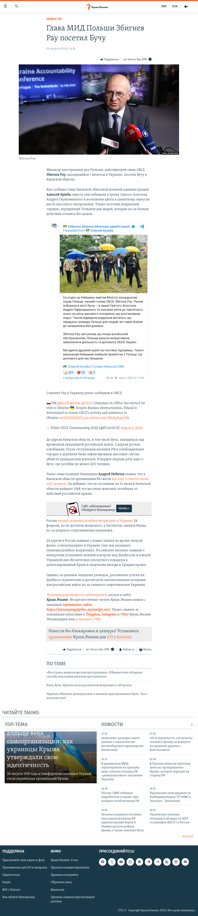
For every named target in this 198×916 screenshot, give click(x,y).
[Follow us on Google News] (139, 862)
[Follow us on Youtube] (121, 862)
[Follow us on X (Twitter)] (111, 862)
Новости (53, 19)
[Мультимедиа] (186, 6)
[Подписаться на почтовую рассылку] (185, 862)
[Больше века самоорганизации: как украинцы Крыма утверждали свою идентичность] (51, 757)
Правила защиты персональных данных (73, 899)
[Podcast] (176, 862)
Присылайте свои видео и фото (23, 860)
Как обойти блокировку (18, 897)
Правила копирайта (64, 875)
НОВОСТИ (112, 724)
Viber (124, 614)
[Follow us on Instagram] (130, 862)
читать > (124, 508)
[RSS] (167, 862)
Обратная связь (61, 882)
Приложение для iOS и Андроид (24, 867)
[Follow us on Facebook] (102, 862)
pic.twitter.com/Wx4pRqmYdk (106, 418)
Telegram (92, 614)
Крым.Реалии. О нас (64, 860)
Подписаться (11, 875)
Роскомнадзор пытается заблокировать (77, 595)
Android (123, 637)
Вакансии (57, 889)
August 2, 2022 (132, 428)
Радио (6, 882)
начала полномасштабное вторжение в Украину (95, 521)
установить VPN (87, 619)
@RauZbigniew (68, 403)
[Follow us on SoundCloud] (157, 862)
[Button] (109, 59)
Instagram (108, 614)
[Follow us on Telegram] (148, 862)
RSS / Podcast (11, 889)
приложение (60, 637)
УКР (163, 6)
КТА (174, 6)
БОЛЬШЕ (187, 836)
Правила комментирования (70, 867)
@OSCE (87, 403)
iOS (110, 637)
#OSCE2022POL (71, 418)
